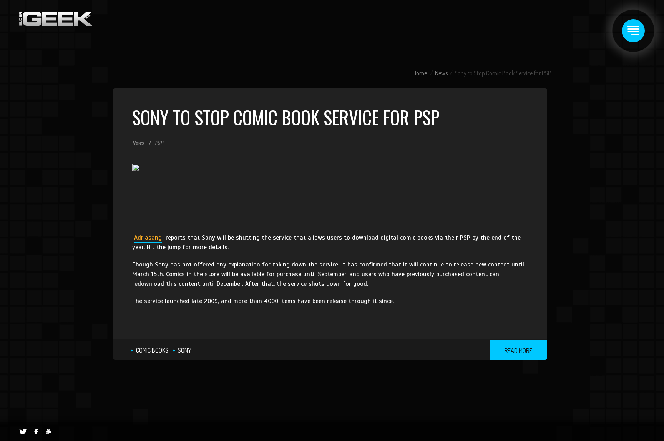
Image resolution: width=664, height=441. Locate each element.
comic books (152, 350)
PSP (159, 143)
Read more (518, 350)
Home (420, 73)
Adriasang (148, 237)
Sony (184, 350)
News (441, 73)
